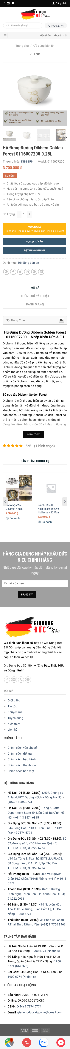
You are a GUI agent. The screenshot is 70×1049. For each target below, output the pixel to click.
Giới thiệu (14, 700)
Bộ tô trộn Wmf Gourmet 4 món (14, 507)
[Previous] (9, 94)
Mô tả (35, 287)
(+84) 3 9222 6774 (32, 848)
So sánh (10, 175)
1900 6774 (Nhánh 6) (46, 951)
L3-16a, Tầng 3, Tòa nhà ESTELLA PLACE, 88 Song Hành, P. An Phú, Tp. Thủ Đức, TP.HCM (35, 863)
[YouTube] (13, 3)
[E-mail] (8, 3)
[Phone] (26, 1042)
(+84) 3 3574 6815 (26, 817)
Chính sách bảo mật (21, 771)
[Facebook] (4, 3)
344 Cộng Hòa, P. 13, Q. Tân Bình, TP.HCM (35, 828)
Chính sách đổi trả (20, 753)
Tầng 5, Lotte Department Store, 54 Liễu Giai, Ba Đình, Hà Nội (36, 812)
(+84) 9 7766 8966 (53, 924)
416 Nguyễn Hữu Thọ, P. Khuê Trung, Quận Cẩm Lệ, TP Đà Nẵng (34, 909)
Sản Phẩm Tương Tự (35, 461)
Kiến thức (45, 35)
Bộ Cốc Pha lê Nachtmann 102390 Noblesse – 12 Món (48, 509)
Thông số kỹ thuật (35, 296)
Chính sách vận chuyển (23, 747)
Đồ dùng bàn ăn (44, 45)
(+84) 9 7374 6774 (20, 832)
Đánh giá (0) (35, 304)
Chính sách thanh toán (23, 765)
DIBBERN (27, 161)
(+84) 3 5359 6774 (32, 868)
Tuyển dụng (15, 718)
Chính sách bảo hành (22, 759)
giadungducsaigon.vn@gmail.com (40, 1012)
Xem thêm (34, 434)
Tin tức (12, 706)
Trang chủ (22, 45)
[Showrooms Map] (9, 1042)
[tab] (35, 288)
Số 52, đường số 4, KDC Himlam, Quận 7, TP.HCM (37, 843)
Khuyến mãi (60, 35)
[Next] (61, 94)
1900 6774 (24, 914)
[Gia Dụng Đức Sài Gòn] (35, 14)
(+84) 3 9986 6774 (20, 802)
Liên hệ (12, 729)
